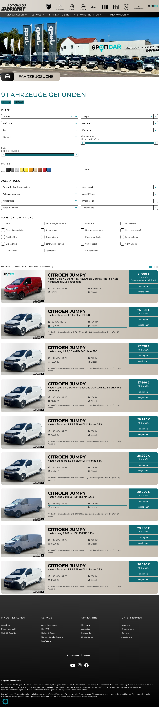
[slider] (83, 143)
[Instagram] (79, 665)
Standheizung (52, 237)
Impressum (86, 655)
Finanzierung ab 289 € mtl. (143, 280)
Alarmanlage (131, 244)
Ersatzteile (46, 641)
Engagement (127, 629)
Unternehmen (89, 14)
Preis (17, 266)
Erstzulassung (46, 266)
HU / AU (45, 629)
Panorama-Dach (92, 237)
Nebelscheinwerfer (134, 230)
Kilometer (33, 266)
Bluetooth (89, 223)
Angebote (5, 625)
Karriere (125, 633)
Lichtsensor (11, 250)
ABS (8, 223)
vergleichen (143, 291)
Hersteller (5, 266)
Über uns (125, 625)
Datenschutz (73, 655)
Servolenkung (131, 237)
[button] (3, 102)
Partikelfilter (11, 237)
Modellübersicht (8, 629)
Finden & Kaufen (13, 14)
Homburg (85, 625)
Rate (24, 266)
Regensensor (52, 230)
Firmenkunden (116, 14)
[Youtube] (73, 665)
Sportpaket (51, 250)
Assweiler (85, 629)
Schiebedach (91, 244)
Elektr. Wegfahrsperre (56, 223)
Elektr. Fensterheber (15, 230)
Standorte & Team (60, 14)
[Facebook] (86, 665)
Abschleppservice (49, 625)
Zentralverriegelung (55, 244)
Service (36, 14)
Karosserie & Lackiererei (52, 637)
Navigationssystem (94, 230)
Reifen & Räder (48, 633)
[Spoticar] (153, 6)
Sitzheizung (11, 244)
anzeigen (143, 286)
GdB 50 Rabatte (8, 633)
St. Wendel (86, 633)
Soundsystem (91, 250)
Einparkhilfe (130, 223)
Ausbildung (126, 637)
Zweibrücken (87, 637)
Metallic (89, 169)
